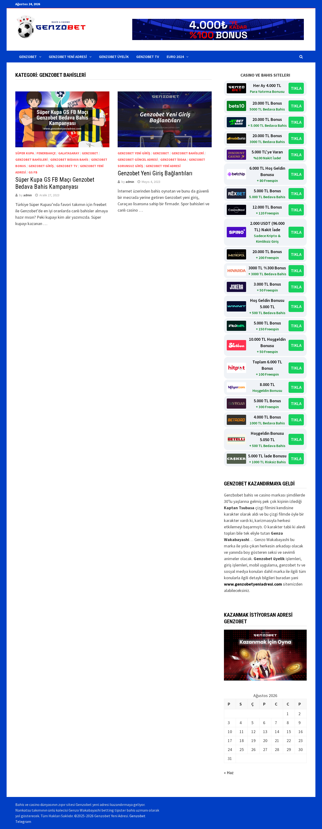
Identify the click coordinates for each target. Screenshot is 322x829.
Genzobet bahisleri (31, 159)
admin (27, 195)
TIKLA (296, 88)
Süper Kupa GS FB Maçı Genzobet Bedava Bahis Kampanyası (54, 183)
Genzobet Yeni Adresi (68, 56)
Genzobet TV (147, 56)
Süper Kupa (24, 153)
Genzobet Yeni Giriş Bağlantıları (155, 173)
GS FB (33, 172)
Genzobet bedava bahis (69, 159)
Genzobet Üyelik (114, 56)
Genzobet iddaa (173, 159)
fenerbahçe (46, 153)
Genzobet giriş (41, 166)
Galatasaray (68, 153)
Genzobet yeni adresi (163, 166)
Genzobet (28, 56)
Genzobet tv (66, 166)
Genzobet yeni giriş (134, 153)
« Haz (229, 772)
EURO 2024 (175, 56)
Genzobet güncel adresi (138, 159)
